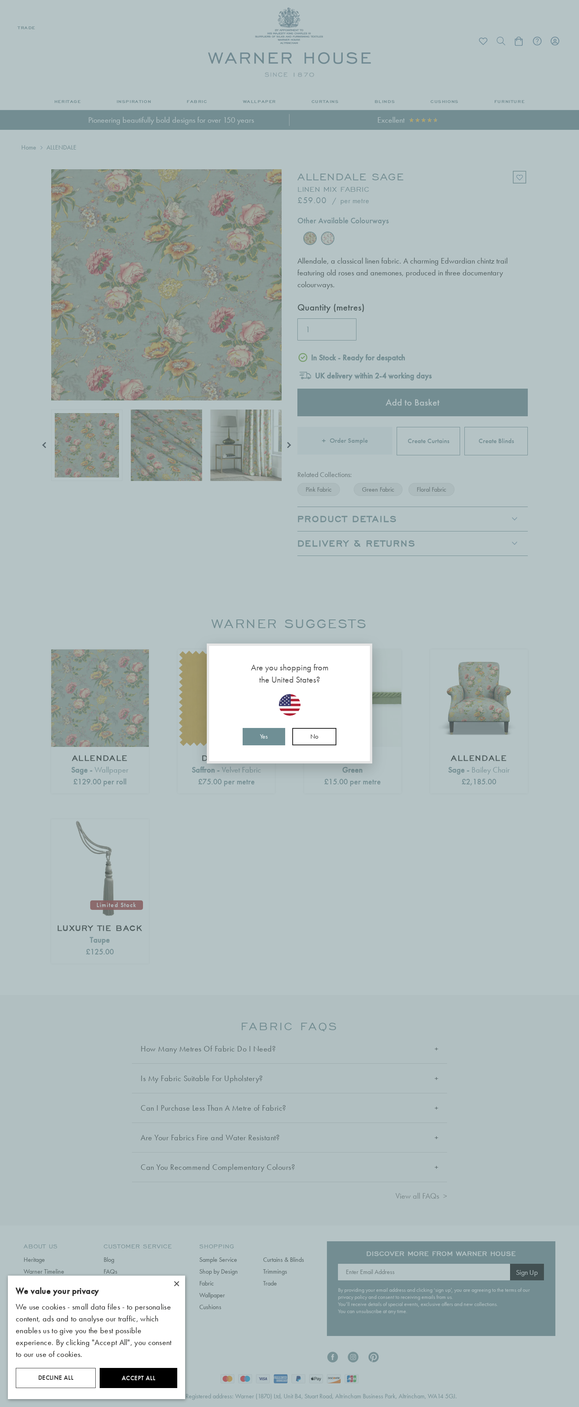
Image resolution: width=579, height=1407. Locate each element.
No (314, 736)
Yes (264, 736)
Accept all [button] (138, 1378)
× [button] (176, 1284)
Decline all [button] (55, 1377)
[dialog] (96, 1337)
